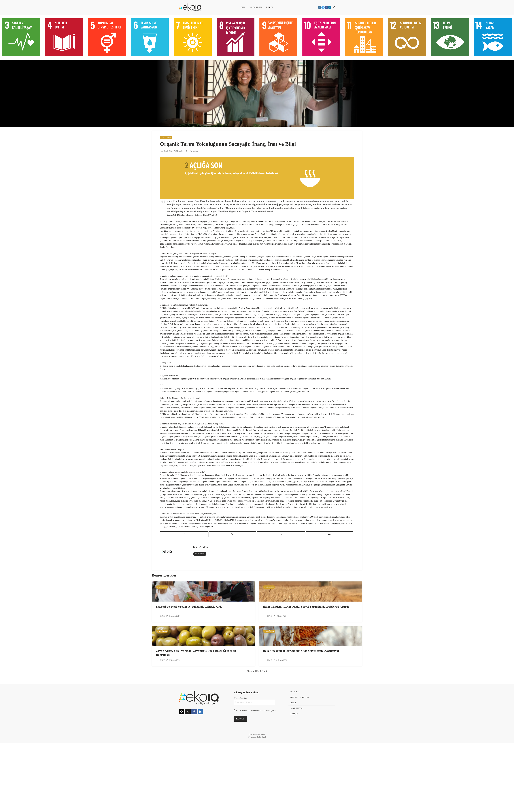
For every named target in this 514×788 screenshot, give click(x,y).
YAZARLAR (256, 7)
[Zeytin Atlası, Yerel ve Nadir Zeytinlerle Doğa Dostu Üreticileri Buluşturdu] (203, 635)
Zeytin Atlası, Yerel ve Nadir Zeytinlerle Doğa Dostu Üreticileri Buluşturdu (196, 652)
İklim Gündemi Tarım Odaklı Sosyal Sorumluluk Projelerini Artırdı (306, 606)
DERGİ (269, 7)
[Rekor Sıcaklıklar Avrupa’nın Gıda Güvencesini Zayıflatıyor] (310, 635)
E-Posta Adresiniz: (241, 698)
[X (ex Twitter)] (188, 711)
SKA (243, 7)
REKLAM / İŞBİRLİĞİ (299, 697)
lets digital (262, 737)
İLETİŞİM (294, 714)
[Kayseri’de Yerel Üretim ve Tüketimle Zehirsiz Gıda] (203, 591)
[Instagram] (181, 711)
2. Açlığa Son (166, 137)
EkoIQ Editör (168, 151)
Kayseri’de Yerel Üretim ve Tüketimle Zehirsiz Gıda (189, 606)
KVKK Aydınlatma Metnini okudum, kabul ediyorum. (256, 711)
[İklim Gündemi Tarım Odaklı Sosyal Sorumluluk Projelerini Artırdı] (310, 591)
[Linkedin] (200, 711)
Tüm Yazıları (199, 554)
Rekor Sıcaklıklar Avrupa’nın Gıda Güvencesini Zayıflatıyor (301, 650)
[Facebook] (194, 711)
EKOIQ (162, 616)
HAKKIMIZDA (296, 708)
